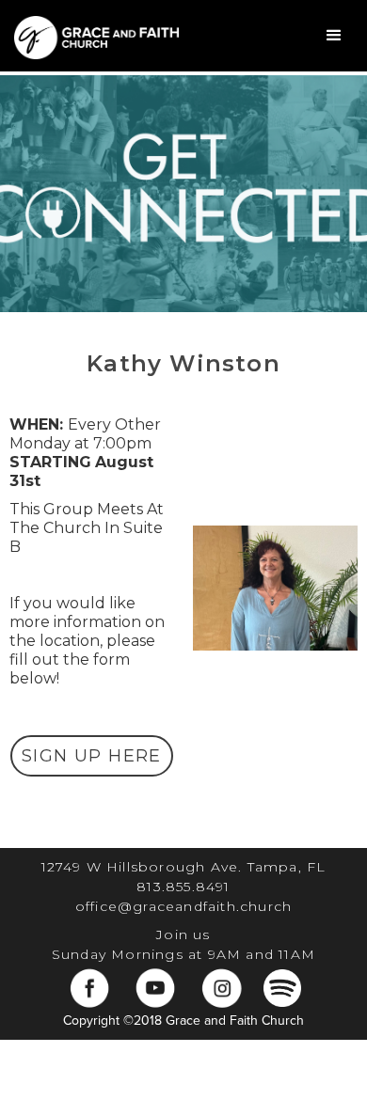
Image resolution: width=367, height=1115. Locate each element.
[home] (92, 35)
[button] (334, 36)
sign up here (92, 756)
